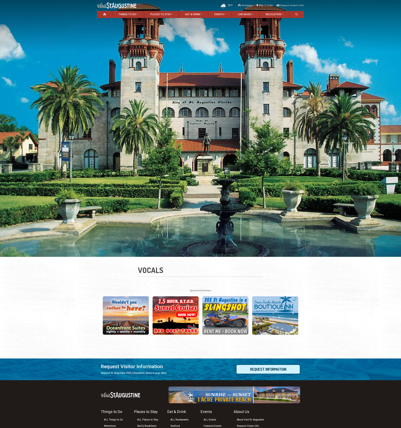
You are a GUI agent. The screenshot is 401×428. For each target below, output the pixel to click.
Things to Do (127, 14)
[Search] (296, 14)
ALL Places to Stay (147, 419)
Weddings (247, 5)
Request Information (268, 369)
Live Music (244, 14)
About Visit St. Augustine (250, 419)
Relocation (273, 14)
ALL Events (210, 419)
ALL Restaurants (179, 419)
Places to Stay (160, 14)
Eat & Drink (192, 14)
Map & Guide (265, 5)
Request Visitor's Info (291, 5)
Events (219, 14)
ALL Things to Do (113, 419)
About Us (241, 412)
